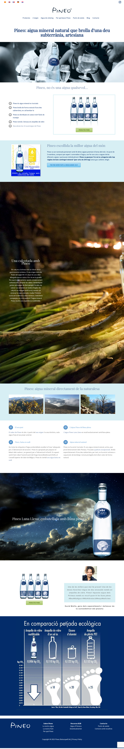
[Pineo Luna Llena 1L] (102, 483)
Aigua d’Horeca (75, 726)
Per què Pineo (48, 731)
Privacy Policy (77, 739)
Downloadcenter (76, 729)
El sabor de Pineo (15, 432)
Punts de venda (103, 726)
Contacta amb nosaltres (103, 729)
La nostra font (48, 729)
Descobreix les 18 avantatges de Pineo (27, 126)
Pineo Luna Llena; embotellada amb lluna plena (48, 518)
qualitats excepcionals (102, 450)
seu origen (39, 432)
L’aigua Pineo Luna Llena (72, 432)
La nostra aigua (48, 726)
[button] (10, 404)
